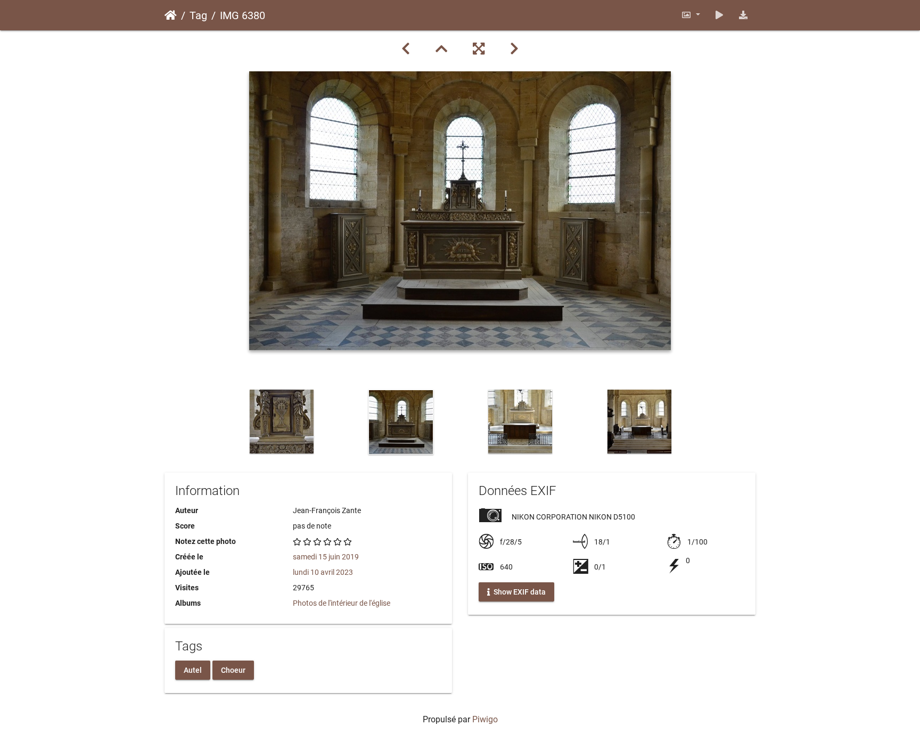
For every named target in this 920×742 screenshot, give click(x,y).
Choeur (233, 669)
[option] (281, 422)
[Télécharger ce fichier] (743, 15)
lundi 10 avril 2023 (323, 572)
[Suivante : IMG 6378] (514, 49)
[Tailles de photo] (690, 15)
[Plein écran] (478, 49)
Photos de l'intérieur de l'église (341, 603)
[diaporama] (719, 15)
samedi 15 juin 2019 (326, 557)
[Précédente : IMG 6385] (406, 49)
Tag (198, 15)
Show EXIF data (519, 592)
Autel (193, 669)
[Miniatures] (441, 49)
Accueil (171, 15)
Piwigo (485, 719)
